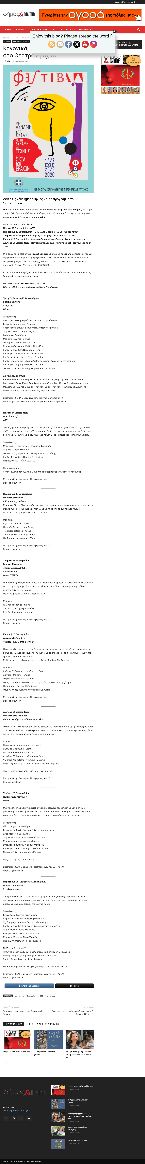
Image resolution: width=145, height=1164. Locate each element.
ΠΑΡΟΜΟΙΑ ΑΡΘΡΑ (13, 1024)
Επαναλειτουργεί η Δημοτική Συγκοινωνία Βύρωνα (23, 1012)
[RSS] (21, 1118)
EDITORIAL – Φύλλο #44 (77, 1141)
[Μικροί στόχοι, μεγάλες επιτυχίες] (58, 1131)
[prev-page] (5, 1063)
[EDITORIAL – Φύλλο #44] (58, 1144)
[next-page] (9, 1063)
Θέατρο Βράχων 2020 (35, 996)
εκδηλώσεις (19, 996)
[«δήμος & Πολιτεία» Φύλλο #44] (17, 1039)
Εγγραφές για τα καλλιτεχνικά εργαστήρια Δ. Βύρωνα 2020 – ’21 (73, 1012)
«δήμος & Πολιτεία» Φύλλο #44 (16, 1052)
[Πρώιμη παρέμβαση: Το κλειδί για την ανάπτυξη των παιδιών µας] (80, 1039)
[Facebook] (6, 1118)
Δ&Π (8, 61)
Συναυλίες (51, 996)
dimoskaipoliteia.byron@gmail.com (19, 1110)
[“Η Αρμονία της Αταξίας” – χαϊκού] (48, 1039)
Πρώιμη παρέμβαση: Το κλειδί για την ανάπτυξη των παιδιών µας (78, 1054)
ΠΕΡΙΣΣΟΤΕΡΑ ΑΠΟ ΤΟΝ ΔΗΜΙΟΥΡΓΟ (42, 1024)
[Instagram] (13, 1118)
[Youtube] (29, 1118)
